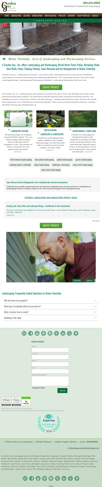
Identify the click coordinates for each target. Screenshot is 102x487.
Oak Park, (15, 466)
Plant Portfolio (83, 15)
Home (7, 15)
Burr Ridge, (34, 459)
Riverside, (51, 466)
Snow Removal (50, 15)
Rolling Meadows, (62, 466)
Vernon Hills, (32, 469)
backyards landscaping (44, 160)
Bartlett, (4, 459)
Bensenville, (13, 459)
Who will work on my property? (16, 300)
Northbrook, (6, 466)
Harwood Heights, (56, 461)
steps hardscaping (41, 165)
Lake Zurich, (26, 464)
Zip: (33, 368)
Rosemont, (74, 466)
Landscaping (16, 15)
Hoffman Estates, (83, 461)
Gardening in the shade (12, 317)
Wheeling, (41, 469)
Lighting (26, 15)
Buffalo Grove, (24, 459)
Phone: (33, 361)
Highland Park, (70, 461)
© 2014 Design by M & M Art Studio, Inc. (83, 448)
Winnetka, (57, 469)
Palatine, (23, 466)
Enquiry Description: (39, 375)
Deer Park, (51, 459)
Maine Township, (58, 464)
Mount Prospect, (83, 464)
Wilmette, (49, 469)
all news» (96, 221)
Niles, (92, 464)
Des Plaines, (69, 459)
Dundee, (77, 459)
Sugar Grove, (21, 469)
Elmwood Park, (7, 461)
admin (51, 486)
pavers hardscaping (84, 160)
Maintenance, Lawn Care (84, 131)
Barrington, (78, 456)
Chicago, (43, 459)
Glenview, (45, 461)
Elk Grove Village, (88, 459)
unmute (77, 280)
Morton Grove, (70, 464)
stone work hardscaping (82, 165)
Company (71, 15)
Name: (34, 346)
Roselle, (82, 466)
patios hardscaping (64, 160)
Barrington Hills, (89, 456)
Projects (62, 15)
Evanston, (18, 461)
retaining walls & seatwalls (20, 165)
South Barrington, (8, 469)
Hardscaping (37, 15)
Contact (95, 15)
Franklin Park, (27, 461)
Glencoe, (37, 461)
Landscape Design (51, 21)
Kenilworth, (5, 464)
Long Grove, (46, 464)
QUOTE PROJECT (51, 87)
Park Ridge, (31, 466)
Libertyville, (36, 464)
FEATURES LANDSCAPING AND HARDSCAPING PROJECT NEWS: (51, 197)
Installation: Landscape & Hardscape (52, 132)
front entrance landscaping (21, 160)
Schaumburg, (91, 466)
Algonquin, (55, 456)
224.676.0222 (91, 3)
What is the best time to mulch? (16, 312)
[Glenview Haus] (50, 333)
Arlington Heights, (67, 456)
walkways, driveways (61, 165)
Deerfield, (59, 459)
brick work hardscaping (50, 170)
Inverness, (94, 461)
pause (89, 280)
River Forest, (41, 466)
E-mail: (34, 354)
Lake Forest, (15, 464)
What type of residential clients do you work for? (22, 306)
